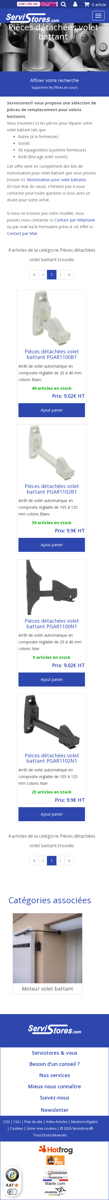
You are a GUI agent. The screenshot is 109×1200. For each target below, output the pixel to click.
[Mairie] (55, 1180)
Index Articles (56, 1121)
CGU (17, 1121)
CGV (6, 1121)
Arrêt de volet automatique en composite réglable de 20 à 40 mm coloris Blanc (50, 372)
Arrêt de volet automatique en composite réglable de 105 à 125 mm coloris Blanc (48, 507)
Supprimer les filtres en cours (54, 87)
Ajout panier (52, 410)
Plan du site (33, 1121)
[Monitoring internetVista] (55, 1191)
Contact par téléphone (74, 220)
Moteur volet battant (47, 988)
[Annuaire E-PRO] (55, 1159)
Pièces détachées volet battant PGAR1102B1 (52, 489)
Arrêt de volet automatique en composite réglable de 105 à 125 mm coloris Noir (48, 776)
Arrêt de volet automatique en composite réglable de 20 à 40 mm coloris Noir (50, 641)
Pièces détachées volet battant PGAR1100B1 (52, 354)
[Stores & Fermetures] (55, 1170)
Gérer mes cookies (41, 1128)
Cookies (16, 1128)
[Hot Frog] (57, 1149)
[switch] (12, 1192)
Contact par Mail (22, 233)
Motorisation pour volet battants (56, 179)
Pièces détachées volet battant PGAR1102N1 (52, 758)
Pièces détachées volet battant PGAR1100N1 (52, 623)
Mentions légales (84, 1121)
